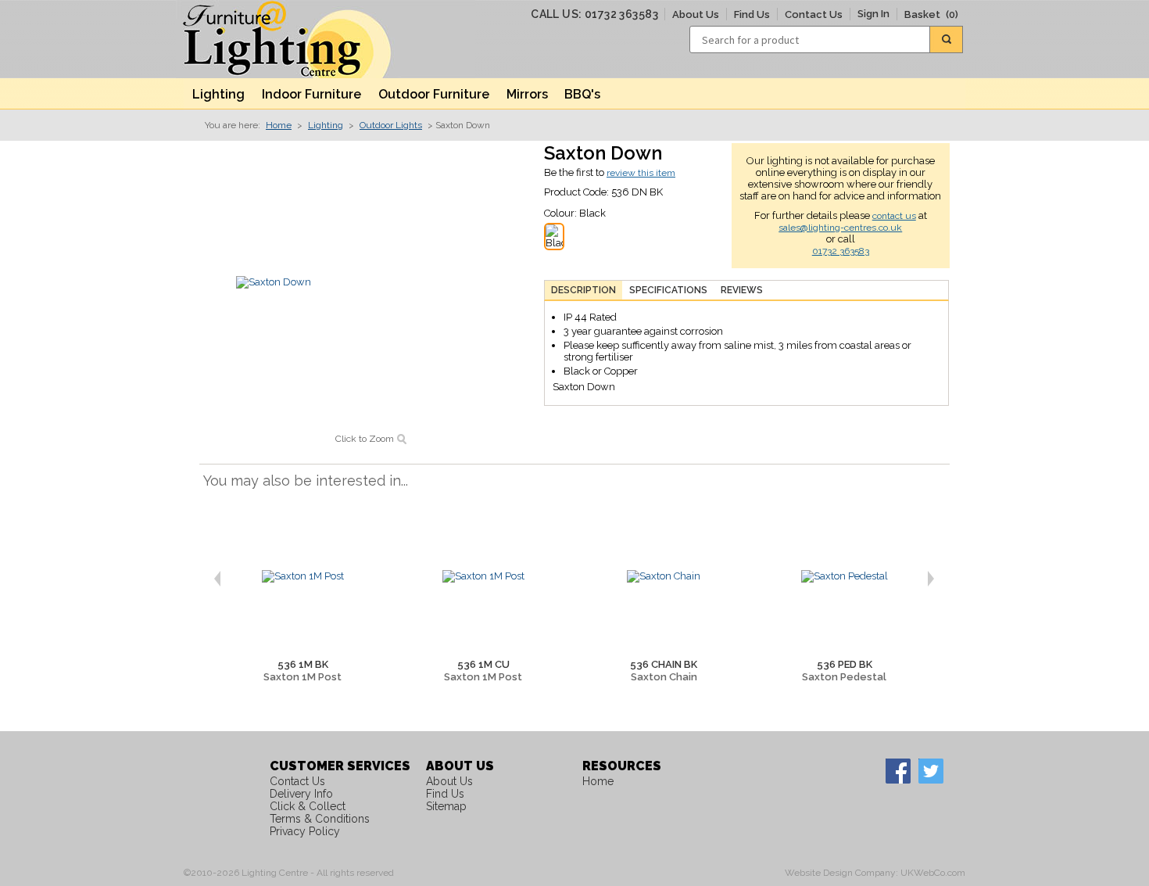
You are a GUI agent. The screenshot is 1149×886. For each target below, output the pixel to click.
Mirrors (527, 94)
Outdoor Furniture (433, 94)
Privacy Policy (305, 831)
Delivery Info (301, 793)
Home (279, 125)
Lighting (218, 94)
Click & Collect (307, 806)
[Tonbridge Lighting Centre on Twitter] (930, 770)
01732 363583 (840, 251)
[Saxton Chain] (663, 576)
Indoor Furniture (311, 94)
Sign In (873, 14)
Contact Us (814, 14)
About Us (695, 14)
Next (937, 578)
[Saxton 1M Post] (302, 576)
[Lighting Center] (301, 39)
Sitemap (446, 806)
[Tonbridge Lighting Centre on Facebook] (897, 770)
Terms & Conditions (320, 818)
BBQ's (582, 94)
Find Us (752, 14)
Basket (931, 14)
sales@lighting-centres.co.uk (840, 227)
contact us (894, 215)
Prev (211, 578)
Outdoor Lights (391, 125)
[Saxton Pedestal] (844, 576)
